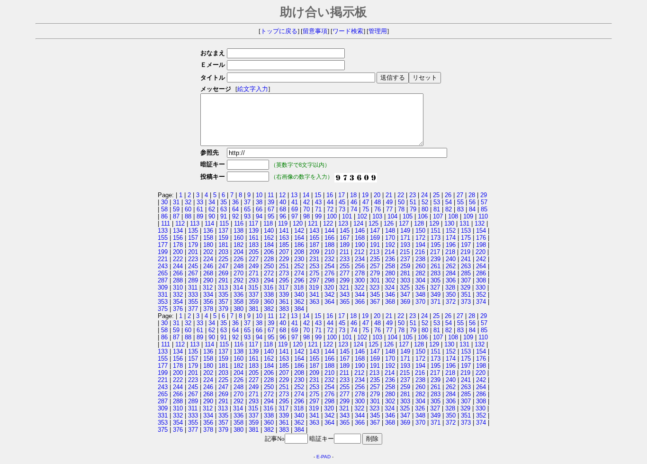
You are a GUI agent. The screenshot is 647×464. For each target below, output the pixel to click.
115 (224, 223)
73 (342, 209)
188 (329, 244)
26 (448, 195)
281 (405, 273)
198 (481, 244)
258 (390, 266)
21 (389, 195)
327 (435, 287)
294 (269, 280)
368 (390, 301)
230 (299, 259)
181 (223, 244)
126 (389, 223)
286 (481, 273)
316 (268, 287)
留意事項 (315, 31)
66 (259, 209)
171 (405, 237)
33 (200, 202)
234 (360, 259)
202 (208, 251)
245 (193, 266)
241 (466, 259)
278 (360, 273)
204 (238, 251)
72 (330, 209)
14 (306, 195)
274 (299, 273)
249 (254, 266)
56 (472, 202)
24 (424, 195)
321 (344, 287)
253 (314, 266)
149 (405, 230)
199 (163, 251)
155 (163, 237)
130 (449, 223)
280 (390, 273)
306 (451, 280)
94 (259, 216)
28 (471, 195)
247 (223, 266)
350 (451, 294)
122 (328, 223)
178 (178, 244)
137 (223, 230)
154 (481, 230)
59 (176, 209)
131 (464, 223)
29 (483, 195)
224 (208, 259)
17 (341, 195)
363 (314, 301)
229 (284, 259)
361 (284, 301)
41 (294, 202)
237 (405, 259)
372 (451, 301)
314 (238, 287)
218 (450, 251)
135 (193, 230)
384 (299, 308)
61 (200, 209)
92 (235, 216)
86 (164, 216)
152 (451, 230)
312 (208, 287)
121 (313, 223)
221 (163, 259)
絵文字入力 (252, 89)
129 (434, 223)
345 (375, 294)
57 (484, 202)
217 (435, 251)
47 (365, 202)
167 (345, 237)
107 (438, 216)
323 (374, 287)
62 (211, 209)
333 (193, 294)
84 (472, 209)
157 (193, 237)
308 (481, 280)
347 (405, 294)
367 (375, 301)
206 (269, 251)
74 (353, 209)
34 (211, 202)
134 (178, 230)
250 (269, 266)
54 (448, 202)
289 (193, 280)
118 (268, 223)
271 (254, 273)
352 (481, 294)
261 (435, 266)
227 (254, 259)
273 (284, 273)
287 (163, 280)
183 (254, 244)
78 (401, 209)
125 (373, 223)
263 (466, 266)
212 (359, 251)
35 (223, 202)
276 (329, 273)
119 (283, 223)
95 (271, 216)
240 (451, 259)
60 (188, 209)
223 (193, 259)
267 (193, 273)
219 (465, 251)
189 (345, 244)
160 (238, 237)
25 (436, 195)
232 (329, 259)
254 (329, 266)
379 (223, 308)
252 (299, 266)
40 (282, 202)
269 (223, 273)
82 (448, 209)
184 (269, 244)
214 (390, 251)
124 (358, 223)
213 (374, 251)
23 (412, 195)
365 (345, 301)
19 (365, 195)
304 (420, 280)
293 (254, 280)
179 (193, 244)
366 (360, 301)
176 (481, 237)
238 (420, 259)
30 (164, 202)
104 (392, 216)
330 (480, 287)
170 (390, 237)
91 (223, 216)
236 (390, 259)
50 (401, 202)
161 (254, 237)
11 (271, 195)
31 (176, 202)
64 (235, 209)
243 (163, 266)
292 (238, 280)
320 (329, 287)
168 (360, 237)
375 (163, 308)
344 (360, 294)
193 (405, 244)
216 (420, 251)
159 (223, 237)
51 (413, 202)
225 (223, 259)
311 (193, 287)
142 (299, 230)
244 (178, 266)
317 (283, 287)
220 (480, 251)
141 (284, 230)
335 (223, 294)
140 (269, 230)
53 (436, 202)
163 (284, 237)
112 (180, 223)
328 (450, 287)
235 (375, 259)
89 (200, 216)
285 (466, 273)
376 (178, 308)
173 (435, 237)
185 (284, 244)
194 (420, 244)
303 (405, 280)
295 (284, 280)
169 (375, 237)
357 (223, 301)
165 (314, 237)
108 (453, 216)
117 (253, 223)
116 (238, 223)
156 (178, 237)
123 (343, 223)
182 (238, 244)
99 (318, 216)
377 (193, 308)
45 (342, 202)
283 (435, 273)
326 (420, 287)
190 (360, 244)
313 (223, 287)
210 (329, 251)
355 (193, 301)
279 (375, 273)
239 (435, 259)
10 (259, 195)
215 (405, 251)
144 (329, 230)
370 (420, 301)
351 (466, 294)
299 (345, 280)
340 (299, 294)
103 (377, 216)
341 (314, 294)
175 (466, 237)
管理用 (377, 31)
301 (375, 280)
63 (223, 209)
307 (466, 280)
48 (377, 202)
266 (178, 273)
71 (318, 209)
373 (466, 301)
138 (238, 230)
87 (176, 216)
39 (271, 202)
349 (435, 294)
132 (480, 223)
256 (360, 266)
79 (413, 209)
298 (329, 280)
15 (318, 195)
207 (284, 251)
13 (294, 195)
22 (400, 195)
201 (193, 251)
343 (345, 294)
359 (254, 301)
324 (390, 287)
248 (238, 266)
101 (347, 216)
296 (299, 280)
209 (314, 251)
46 (353, 202)
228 (269, 259)
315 (253, 287)
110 (483, 216)
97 (294, 216)
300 (360, 280)
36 (235, 202)
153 (466, 230)
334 (208, 294)
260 (420, 266)
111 (165, 223)
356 (208, 301)
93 (247, 216)
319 (314, 287)
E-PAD (323, 456)
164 (299, 237)
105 (408, 216)
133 (163, 230)
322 (359, 287)
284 (451, 273)
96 (282, 216)
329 (465, 287)
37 (247, 202)
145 (345, 230)
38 (259, 202)
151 (435, 230)
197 (466, 244)
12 (282, 195)
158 (208, 237)
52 (425, 202)
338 (269, 294)
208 (299, 251)
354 (178, 301)
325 (405, 287)
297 (314, 280)
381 (254, 308)
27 (460, 195)
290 (208, 280)
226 (238, 259)
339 (284, 294)
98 (306, 216)
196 (451, 244)
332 (178, 294)
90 (211, 216)
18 (353, 195)
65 (247, 209)
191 (375, 244)
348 (420, 294)
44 (330, 202)
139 (254, 230)
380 (238, 308)
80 (425, 209)
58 (164, 209)
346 (390, 294)
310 (178, 287)
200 (178, 251)
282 (420, 273)
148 (390, 230)
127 (404, 223)
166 (329, 237)
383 (284, 308)
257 (375, 266)
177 (163, 244)
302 (390, 280)
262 (451, 266)
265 (163, 273)
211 (344, 251)
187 (314, 244)
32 (188, 202)
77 (389, 209)
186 (299, 244)
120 (298, 223)
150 (420, 230)
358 (238, 301)
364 (329, 301)
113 (194, 223)
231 (314, 259)
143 (314, 230)
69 (294, 209)
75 (365, 209)
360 (269, 301)
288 (178, 280)
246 (208, 266)
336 (238, 294)
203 (223, 251)
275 (314, 273)
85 (484, 209)
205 (254, 251)
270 (238, 273)
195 (435, 244)
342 (329, 294)
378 (208, 308)
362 (299, 301)
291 (223, 280)
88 (188, 216)
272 (269, 273)
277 (345, 273)
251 (284, 266)
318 (299, 287)
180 (208, 244)
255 (345, 266)
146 (360, 230)
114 (209, 223)
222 (178, 259)
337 (254, 294)
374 (481, 301)
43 (318, 202)
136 (208, 230)
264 (481, 266)
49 (389, 202)
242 (481, 259)
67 (271, 209)
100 (332, 216)
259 (405, 266)
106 (423, 216)
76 (377, 209)
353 (163, 301)
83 (460, 209)
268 (208, 273)
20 (377, 195)
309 (163, 287)
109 (468, 216)
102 (362, 216)
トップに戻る (279, 31)
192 (390, 244)
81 (436, 209)
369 (405, 301)
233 (345, 259)
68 (282, 209)
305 (435, 280)
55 (460, 202)
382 (269, 308)
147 (375, 230)
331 (163, 294)
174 (451, 237)
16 (329, 195)
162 (269, 237)
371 (435, 301)
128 (419, 223)
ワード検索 (347, 31)
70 (306, 209)
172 (420, 237)
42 (306, 202)
